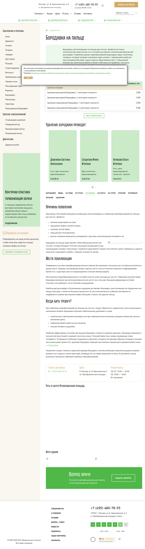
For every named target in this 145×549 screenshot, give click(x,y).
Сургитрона (53, 345)
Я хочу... (66, 13)
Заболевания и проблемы (13, 30)
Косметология (29, 20)
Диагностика (8, 139)
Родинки (9, 90)
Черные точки (11, 81)
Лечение (49, 197)
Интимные (132, 193)
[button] (92, 187)
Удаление (60, 197)
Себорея (9, 54)
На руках (79, 193)
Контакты (87, 13)
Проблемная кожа (13, 77)
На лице (69, 193)
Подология (87, 20)
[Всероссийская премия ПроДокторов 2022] (118, 540)
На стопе (112, 193)
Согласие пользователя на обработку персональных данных (90, 73)
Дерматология (59, 20)
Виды (60, 193)
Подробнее (11, 223)
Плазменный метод (13, 133)
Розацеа (8, 63)
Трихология (113, 20)
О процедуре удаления (15, 120)
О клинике (56, 513)
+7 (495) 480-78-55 (86, 4)
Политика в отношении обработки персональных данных (51, 73)
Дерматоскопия (12, 145)
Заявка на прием (126, 5)
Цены (57, 13)
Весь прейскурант (94, 116)
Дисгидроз (10, 59)
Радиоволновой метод (15, 129)
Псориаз (8, 50)
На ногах (101, 193)
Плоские (122, 193)
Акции (50, 13)
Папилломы (10, 99)
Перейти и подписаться (16, 252)
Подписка (55, 531)
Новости (55, 527)
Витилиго (9, 72)
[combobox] (124, 13)
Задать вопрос (123, 478)
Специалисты (57, 509)
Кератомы (9, 104)
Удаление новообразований (14, 114)
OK (28, 78)
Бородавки (10, 95)
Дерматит (9, 41)
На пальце (90, 193)
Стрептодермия (12, 68)
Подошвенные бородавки (16, 108)
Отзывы (77, 13)
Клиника (39, 13)
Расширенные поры (13, 86)
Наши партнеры (58, 536)
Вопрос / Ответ (57, 522)
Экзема (8, 45)
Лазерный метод (12, 124)
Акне (7, 36)
